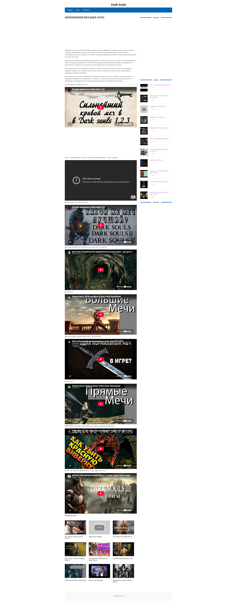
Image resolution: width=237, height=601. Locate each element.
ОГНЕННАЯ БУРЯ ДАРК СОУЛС (159, 128)
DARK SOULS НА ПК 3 (156, 160)
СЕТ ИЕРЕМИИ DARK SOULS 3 (159, 182)
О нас (78, 10)
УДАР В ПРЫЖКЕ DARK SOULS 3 (159, 139)
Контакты (86, 10)
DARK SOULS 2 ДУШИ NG (157, 117)
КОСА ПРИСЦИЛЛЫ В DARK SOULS (160, 85)
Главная (69, 10)
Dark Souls (118, 4)
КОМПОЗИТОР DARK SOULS (158, 106)
